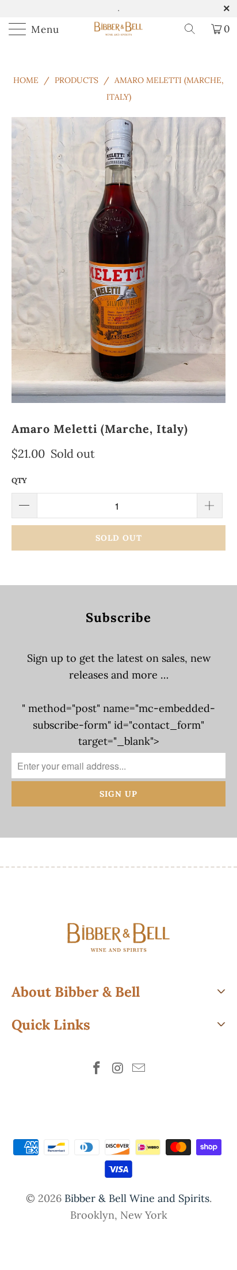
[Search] (194, 29)
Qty (19, 480)
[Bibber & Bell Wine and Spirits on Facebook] (96, 1069)
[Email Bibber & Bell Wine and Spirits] (139, 1069)
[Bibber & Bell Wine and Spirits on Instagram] (118, 1069)
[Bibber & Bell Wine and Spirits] (118, 28)
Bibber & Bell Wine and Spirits (136, 1198)
